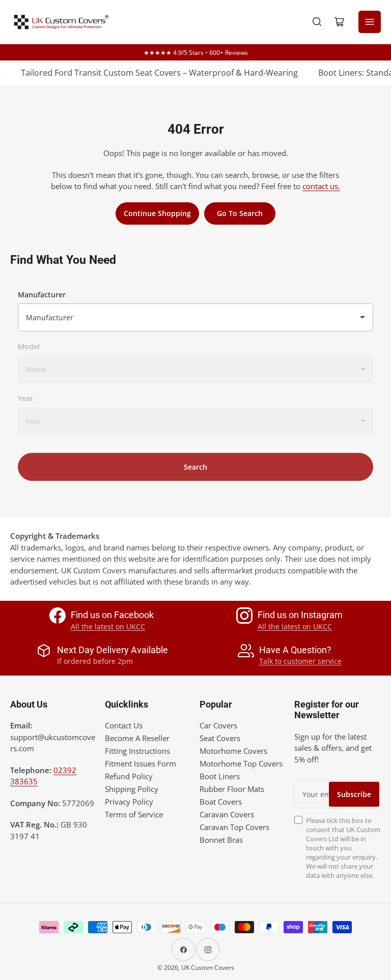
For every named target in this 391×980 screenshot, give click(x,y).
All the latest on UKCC (108, 626)
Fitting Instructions (137, 751)
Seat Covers (220, 738)
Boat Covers (221, 802)
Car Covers (218, 725)
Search (195, 467)
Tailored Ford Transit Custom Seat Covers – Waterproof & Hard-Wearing (154, 72)
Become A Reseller (137, 738)
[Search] (317, 22)
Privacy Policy (129, 802)
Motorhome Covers (233, 751)
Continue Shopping (157, 213)
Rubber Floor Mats (232, 789)
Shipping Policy (131, 789)
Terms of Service (134, 814)
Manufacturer (42, 294)
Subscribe (354, 794)
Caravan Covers (227, 814)
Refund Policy (129, 776)
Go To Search (240, 213)
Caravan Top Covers (234, 827)
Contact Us (124, 725)
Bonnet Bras (221, 840)
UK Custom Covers (207, 967)
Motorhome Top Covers (241, 763)
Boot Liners (220, 776)
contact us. (321, 186)
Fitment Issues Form (140, 763)
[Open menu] (369, 22)
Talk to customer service (300, 661)
